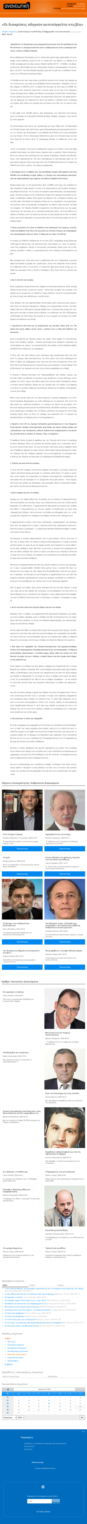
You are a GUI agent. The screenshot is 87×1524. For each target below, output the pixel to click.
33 (7, 1404)
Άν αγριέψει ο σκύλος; (13, 992)
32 (7, 1400)
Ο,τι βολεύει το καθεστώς (15, 1172)
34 (7, 1407)
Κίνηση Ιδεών (12, 1361)
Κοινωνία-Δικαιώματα (17, 1354)
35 (7, 1410)
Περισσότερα (22, 849)
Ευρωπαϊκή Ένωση (15, 1357)
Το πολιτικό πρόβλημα (28, 1313)
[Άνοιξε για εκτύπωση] (79, 39)
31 (7, 1397)
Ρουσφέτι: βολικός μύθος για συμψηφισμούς (16, 1190)
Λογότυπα (28, 1449)
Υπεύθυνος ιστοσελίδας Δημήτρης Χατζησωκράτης (45, 1443)
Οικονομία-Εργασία (15, 1345)
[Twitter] (43, 1487)
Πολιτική (11, 1342)
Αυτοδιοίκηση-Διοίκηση (17, 1351)
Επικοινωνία (29, 1446)
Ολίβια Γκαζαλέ (9, 31)
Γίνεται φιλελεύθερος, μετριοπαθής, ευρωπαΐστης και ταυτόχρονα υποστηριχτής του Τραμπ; (44, 1289)
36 (7, 1413)
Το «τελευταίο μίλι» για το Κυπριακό (32, 1319)
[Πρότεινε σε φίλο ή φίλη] (83, 39)
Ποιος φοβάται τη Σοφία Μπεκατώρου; (63, 951)
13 (49, 1403)
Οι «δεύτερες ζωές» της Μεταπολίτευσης (35, 1326)
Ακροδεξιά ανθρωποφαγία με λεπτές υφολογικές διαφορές (63, 1153)
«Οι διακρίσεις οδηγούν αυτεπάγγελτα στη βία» (21, 952)
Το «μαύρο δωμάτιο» (12, 1248)
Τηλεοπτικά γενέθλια (55, 1248)
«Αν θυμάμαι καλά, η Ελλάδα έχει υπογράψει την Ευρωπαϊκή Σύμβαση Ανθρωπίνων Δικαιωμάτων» (62, 925)
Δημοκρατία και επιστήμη (57, 834)
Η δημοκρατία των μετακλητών (60, 1172)
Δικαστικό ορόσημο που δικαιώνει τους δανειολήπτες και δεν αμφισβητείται (22, 1112)
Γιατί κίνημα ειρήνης (12, 834)
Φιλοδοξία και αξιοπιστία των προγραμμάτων (40, 1303)
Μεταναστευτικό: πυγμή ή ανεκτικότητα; (57, 1034)
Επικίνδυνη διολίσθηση (56, 1230)
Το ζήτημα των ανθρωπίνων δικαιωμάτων (16, 924)
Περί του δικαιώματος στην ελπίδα (62, 1093)
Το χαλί (6, 857)
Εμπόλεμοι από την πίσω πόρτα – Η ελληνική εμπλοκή (40, 1310)
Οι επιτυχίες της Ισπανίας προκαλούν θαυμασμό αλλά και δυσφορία (44, 1323)
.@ (45, 1468)
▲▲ (83, 1431)
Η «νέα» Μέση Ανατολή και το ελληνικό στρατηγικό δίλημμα (42, 1294)
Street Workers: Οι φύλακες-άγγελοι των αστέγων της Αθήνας (62, 858)
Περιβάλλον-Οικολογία (16, 1348)
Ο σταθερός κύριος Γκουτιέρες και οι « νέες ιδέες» (37, 1300)
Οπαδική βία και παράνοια (16, 1052)
